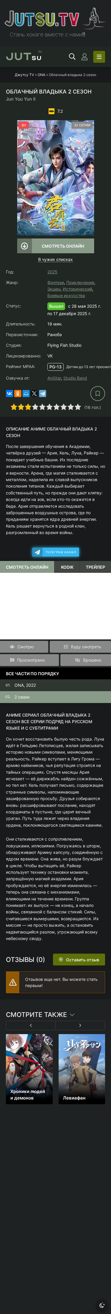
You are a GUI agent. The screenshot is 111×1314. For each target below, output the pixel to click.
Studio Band (75, 378)
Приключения (80, 282)
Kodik (67, 567)
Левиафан (74, 1098)
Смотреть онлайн (63, 246)
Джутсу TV (24, 74)
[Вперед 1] (80, 1025)
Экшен (53, 288)
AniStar (54, 378)
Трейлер (95, 567)
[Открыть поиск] (72, 57)
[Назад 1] (31, 1025)
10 (77, 406)
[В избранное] (97, 393)
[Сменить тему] (102, 1305)
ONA (41, 74)
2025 (52, 271)
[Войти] (84, 57)
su (24, 56)
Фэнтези (55, 282)
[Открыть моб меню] (99, 57)
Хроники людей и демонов (27, 1095)
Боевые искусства (66, 295)
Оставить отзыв (82, 959)
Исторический (77, 288)
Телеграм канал (61, 552)
